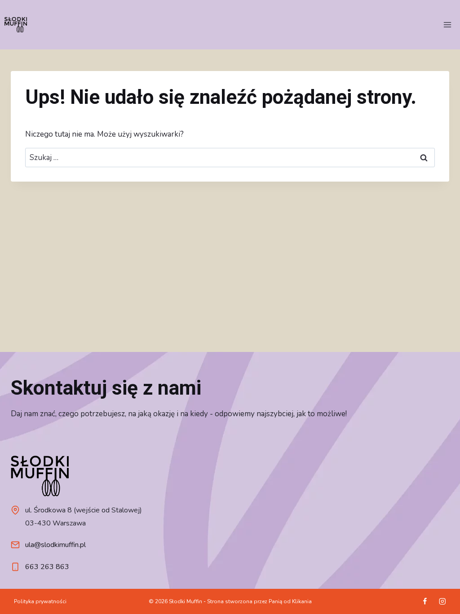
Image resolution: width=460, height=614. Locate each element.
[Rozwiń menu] (447, 24)
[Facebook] (425, 601)
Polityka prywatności (40, 601)
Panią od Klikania (290, 601)
